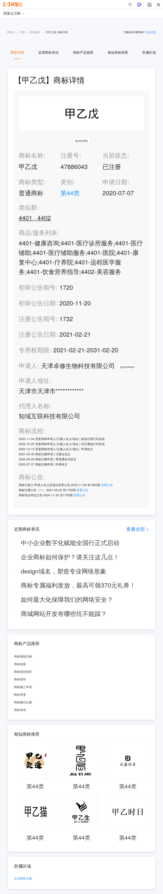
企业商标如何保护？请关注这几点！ (70, 556)
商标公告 (31, 477)
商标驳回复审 (23, 671)
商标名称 (31, 155)
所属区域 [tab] (149, 52)
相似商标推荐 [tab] (118, 52)
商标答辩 (20, 679)
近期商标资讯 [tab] (48, 52)
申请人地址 (34, 380)
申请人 (28, 365)
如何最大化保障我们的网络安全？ (67, 599)
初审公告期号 (37, 287)
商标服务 (35, 32)
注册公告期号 (37, 318)
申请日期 (115, 181)
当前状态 (115, 155)
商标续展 (20, 664)
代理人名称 (34, 406)
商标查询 (20, 710)
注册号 (69, 155)
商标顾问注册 (23, 702)
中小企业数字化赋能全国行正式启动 (70, 542)
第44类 (70, 192)
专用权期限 (34, 349)
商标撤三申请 (23, 687)
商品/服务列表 (38, 232)
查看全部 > (137, 529)
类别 (66, 181)
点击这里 (151, 32)
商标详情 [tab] (17, 52)
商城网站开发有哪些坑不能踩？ (64, 613)
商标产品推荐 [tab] (83, 52)
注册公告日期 (37, 334)
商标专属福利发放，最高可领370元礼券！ (78, 585)
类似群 (28, 207)
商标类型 (31, 181)
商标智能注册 (23, 656)
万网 (22, 32)
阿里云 (11, 32)
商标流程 (31, 431)
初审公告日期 (37, 302)
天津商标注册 (23, 878)
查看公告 (107, 485)
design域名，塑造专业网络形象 (63, 570)
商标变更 (20, 694)
